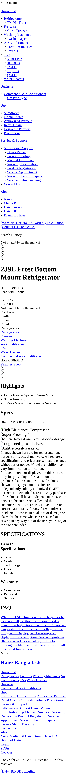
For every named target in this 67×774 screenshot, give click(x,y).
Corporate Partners (32, 700)
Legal (5, 744)
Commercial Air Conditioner (21, 688)
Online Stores (26, 696)
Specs (17, 364)
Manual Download (38, 712)
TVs (23, 680)
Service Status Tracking (17, 724)
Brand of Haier (11, 740)
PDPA (5, 748)
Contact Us (9, 728)
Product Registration (32, 716)
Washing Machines (46, 676)
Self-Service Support (15, 708)
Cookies (6, 752)
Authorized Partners (51, 696)
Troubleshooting (12, 712)
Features (7, 364)
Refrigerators (10, 676)
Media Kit (17, 736)
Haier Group (34, 736)
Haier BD (50, 736)
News (5, 736)
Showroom (8, 696)
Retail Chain (9, 700)
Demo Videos (40, 708)
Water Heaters (37, 680)
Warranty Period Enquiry (38, 720)
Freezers (26, 676)
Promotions (55, 700)
